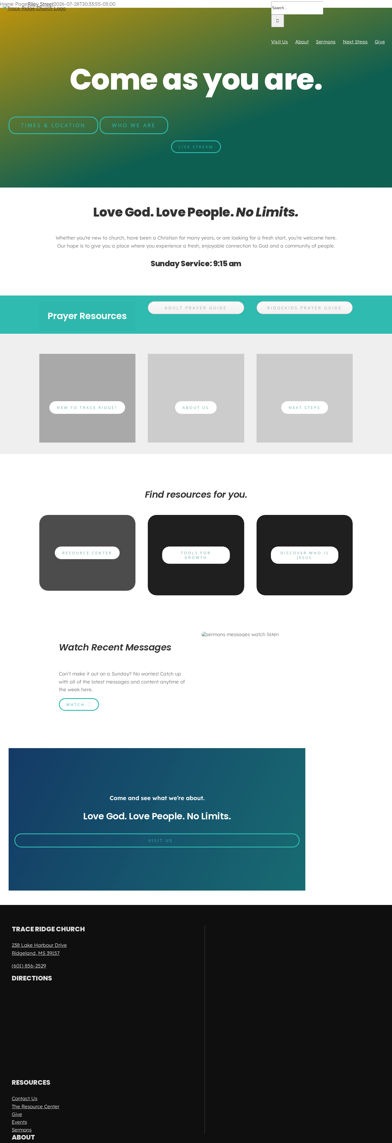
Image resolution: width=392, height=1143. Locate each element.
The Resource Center (35, 1106)
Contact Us (24, 1098)
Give (17, 1114)
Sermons (22, 1130)
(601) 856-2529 (29, 966)
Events (19, 1122)
